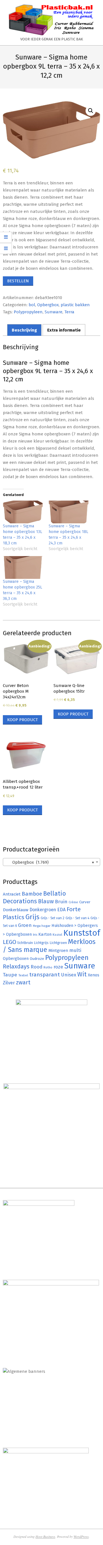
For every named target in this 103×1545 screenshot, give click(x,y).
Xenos (93, 975)
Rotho (47, 967)
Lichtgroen (58, 943)
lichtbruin (25, 943)
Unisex (68, 975)
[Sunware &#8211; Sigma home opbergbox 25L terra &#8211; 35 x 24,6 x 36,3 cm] (23, 567)
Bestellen (18, 280)
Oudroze (37, 958)
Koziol (57, 935)
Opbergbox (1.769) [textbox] (49, 862)
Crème (73, 902)
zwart (23, 982)
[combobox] (51, 862)
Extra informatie (64, 330)
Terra (69, 311)
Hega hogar (41, 926)
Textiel (23, 975)
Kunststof (81, 933)
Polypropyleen (28, 311)
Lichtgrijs (41, 943)
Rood (36, 967)
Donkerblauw (15, 909)
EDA (61, 909)
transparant (44, 974)
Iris (35, 935)
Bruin (61, 902)
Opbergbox (48, 304)
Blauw (46, 901)
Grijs (32, 917)
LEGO (9, 942)
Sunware (53, 311)
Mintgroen (58, 950)
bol (32, 304)
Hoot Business (45, 1536)
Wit (82, 974)
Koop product (22, 719)
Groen (25, 925)
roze (58, 967)
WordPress (81, 1536)
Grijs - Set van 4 (77, 918)
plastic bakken (75, 304)
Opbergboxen (16, 958)
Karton (45, 934)
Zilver (9, 983)
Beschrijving (24, 330)
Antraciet (12, 894)
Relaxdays (16, 966)
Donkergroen (42, 909)
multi (75, 950)
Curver (84, 902)
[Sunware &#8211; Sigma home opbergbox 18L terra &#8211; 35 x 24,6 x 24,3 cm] (69, 512)
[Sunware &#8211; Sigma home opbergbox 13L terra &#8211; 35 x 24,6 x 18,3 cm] (23, 512)
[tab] (24, 330)
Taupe (10, 975)
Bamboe (32, 893)
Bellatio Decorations (34, 897)
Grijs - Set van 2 (52, 918)
